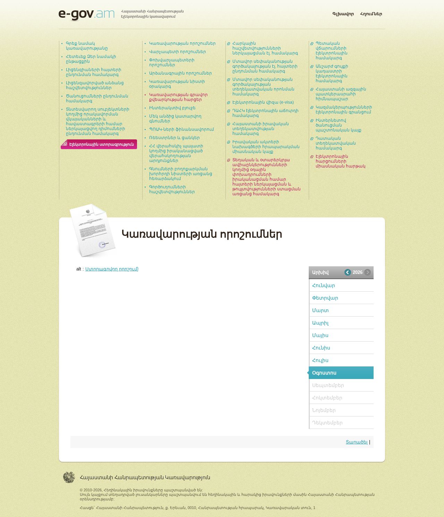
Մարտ (320, 310)
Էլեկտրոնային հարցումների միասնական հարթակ (341, 161)
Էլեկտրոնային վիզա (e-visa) (263, 102)
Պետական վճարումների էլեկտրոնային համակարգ (332, 50)
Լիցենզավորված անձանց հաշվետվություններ (95, 85)
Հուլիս (320, 360)
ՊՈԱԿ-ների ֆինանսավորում (181, 129)
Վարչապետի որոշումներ (177, 51)
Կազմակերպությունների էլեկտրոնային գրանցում (344, 109)
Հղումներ (371, 12)
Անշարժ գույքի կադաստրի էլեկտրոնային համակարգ (332, 73)
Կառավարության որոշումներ (182, 43)
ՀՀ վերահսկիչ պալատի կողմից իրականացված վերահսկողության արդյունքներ (176, 153)
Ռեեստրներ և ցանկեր (174, 137)
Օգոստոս (324, 373)
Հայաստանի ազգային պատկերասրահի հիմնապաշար (341, 94)
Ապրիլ (320, 323)
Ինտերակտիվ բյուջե (172, 107)
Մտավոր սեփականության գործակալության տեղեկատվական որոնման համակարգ (263, 86)
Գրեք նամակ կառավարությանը (87, 46)
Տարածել (357, 442)
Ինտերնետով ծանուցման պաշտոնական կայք (338, 125)
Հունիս (321, 348)
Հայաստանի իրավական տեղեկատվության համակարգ (260, 128)
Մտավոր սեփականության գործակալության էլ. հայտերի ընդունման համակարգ (265, 66)
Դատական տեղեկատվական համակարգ (336, 143)
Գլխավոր (343, 12)
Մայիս (320, 335)
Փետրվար (325, 298)
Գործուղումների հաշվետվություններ (172, 189)
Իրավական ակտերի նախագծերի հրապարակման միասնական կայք (266, 146)
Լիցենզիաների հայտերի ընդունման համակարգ (93, 72)
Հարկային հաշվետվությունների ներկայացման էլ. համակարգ (265, 48)
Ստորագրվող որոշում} (111, 269)
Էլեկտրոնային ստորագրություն (101, 144)
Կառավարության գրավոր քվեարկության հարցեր (178, 97)
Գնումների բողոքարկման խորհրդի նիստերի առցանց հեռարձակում (180, 173)
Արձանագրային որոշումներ (180, 73)
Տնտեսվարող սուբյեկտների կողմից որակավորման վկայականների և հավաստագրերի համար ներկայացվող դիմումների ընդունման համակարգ (97, 121)
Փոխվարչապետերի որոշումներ (172, 62)
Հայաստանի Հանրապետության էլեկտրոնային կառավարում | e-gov (121, 15)
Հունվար (323, 285)
